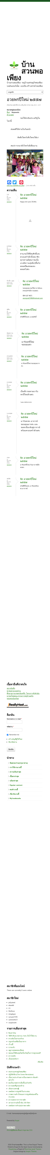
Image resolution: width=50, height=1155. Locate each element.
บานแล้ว (11, 1047)
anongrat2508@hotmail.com (33, 298)
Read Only (12, 1033)
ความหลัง (12, 1056)
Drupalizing (12, 1149)
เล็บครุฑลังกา (13, 1059)
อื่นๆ (8, 112)
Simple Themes (31, 1151)
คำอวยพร (10, 115)
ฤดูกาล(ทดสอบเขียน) (16, 1050)
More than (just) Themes (33, 1149)
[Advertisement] (25, 29)
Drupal (17, 1120)
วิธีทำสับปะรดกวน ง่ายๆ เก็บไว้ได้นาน (22, 1036)
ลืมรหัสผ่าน (12, 742)
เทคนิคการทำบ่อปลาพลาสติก (19, 1105)
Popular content (16, 785)
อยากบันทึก (11, 688)
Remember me (14, 735)
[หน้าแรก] (14, 65)
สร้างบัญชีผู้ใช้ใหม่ (15, 739)
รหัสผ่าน (10, 727)
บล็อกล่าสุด (14, 781)
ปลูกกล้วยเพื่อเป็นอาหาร (17, 1041)
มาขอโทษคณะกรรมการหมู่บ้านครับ (20, 696)
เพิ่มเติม (40, 1062)
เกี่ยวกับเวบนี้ (14, 794)
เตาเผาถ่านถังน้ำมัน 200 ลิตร (19, 1103)
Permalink (9, 201)
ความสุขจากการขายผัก (17, 1100)
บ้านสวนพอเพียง (25, 70)
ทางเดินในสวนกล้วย (16, 1038)
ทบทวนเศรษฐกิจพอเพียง (17, 1072)
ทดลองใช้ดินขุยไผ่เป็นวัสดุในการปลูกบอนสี (24, 1053)
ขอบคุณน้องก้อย (13, 698)
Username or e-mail (14, 719)
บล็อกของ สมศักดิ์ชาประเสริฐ (15, 185)
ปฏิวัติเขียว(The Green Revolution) (20, 1074)
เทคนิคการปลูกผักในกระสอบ (19, 1091)
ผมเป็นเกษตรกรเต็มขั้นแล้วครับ (20, 1083)
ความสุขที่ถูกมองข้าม (16, 1086)
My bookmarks (15, 798)
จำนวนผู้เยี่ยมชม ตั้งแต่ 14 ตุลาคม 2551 (20, 1130)
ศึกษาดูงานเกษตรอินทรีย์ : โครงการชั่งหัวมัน (23, 693)
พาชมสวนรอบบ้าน (14, 691)
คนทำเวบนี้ (14, 789)
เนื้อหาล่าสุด (14, 776)
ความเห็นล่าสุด (15, 772)
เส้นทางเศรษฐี (13, 1089)
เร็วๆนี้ (10, 1044)
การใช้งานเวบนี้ (16, 767)
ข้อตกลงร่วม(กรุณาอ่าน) (19, 763)
